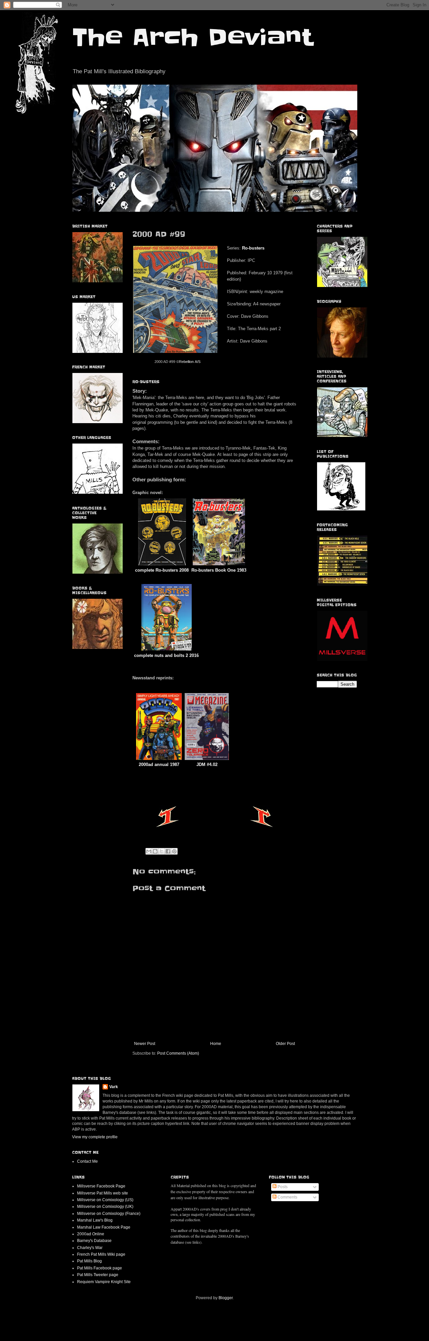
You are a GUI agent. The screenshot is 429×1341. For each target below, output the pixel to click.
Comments (287, 1197)
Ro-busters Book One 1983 (218, 570)
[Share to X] (161, 851)
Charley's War (90, 1247)
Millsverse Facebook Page (101, 1186)
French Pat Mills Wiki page (101, 1254)
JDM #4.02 (207, 764)
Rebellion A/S (189, 362)
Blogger (226, 1298)
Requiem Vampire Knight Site (104, 1281)
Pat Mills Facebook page (99, 1268)
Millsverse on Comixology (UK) (105, 1206)
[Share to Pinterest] (174, 851)
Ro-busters (253, 248)
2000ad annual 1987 (159, 764)
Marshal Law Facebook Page (103, 1227)
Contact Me (87, 1161)
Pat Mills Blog (89, 1261)
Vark (113, 1086)
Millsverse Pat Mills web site (102, 1193)
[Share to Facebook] (168, 851)
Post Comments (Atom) (178, 1053)
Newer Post (144, 1043)
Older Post (285, 1043)
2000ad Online (90, 1234)
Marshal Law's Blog (95, 1220)
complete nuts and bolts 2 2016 (166, 655)
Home (215, 1043)
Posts (282, 1186)
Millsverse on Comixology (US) (105, 1200)
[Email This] (148, 851)
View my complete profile (95, 1137)
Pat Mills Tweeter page (97, 1274)
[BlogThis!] (155, 851)
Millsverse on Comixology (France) (108, 1213)
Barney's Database (94, 1240)
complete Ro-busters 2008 (162, 570)
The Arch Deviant (192, 37)
